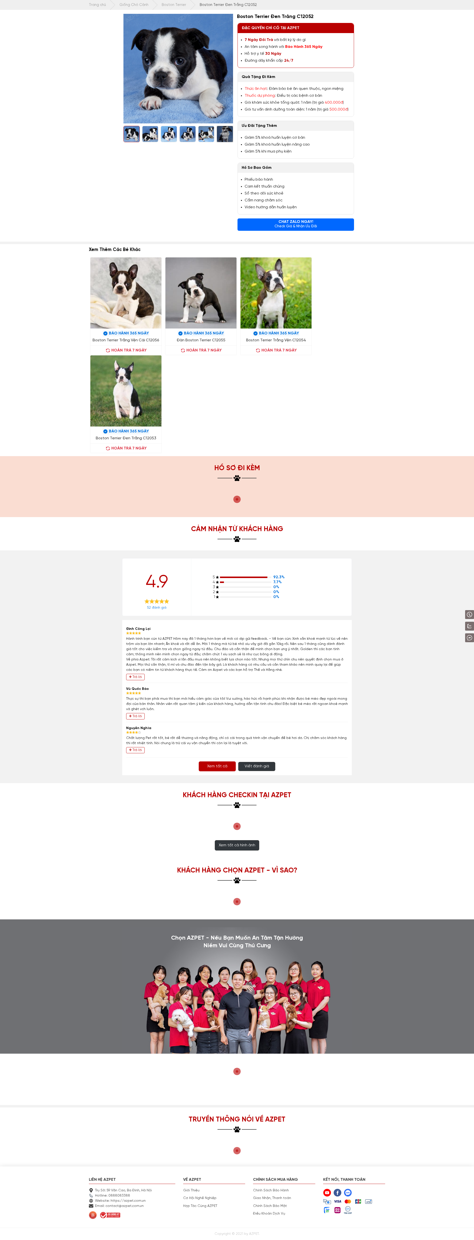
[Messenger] (456, 637)
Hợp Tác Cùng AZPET (200, 1206)
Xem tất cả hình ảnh (237, 845)
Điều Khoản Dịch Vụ (269, 1213)
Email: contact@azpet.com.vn (119, 1206)
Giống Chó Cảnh (133, 5)
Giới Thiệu (191, 1190)
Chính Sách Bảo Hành (271, 1190)
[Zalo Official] (455, 626)
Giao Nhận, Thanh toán (272, 1198)
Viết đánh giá (257, 766)
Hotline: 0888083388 (112, 1195)
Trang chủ (97, 5)
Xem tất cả (217, 766)
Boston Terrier (174, 5)
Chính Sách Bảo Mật (270, 1206)
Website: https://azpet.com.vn (120, 1200)
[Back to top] (465, 1231)
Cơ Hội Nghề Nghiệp (200, 1198)
